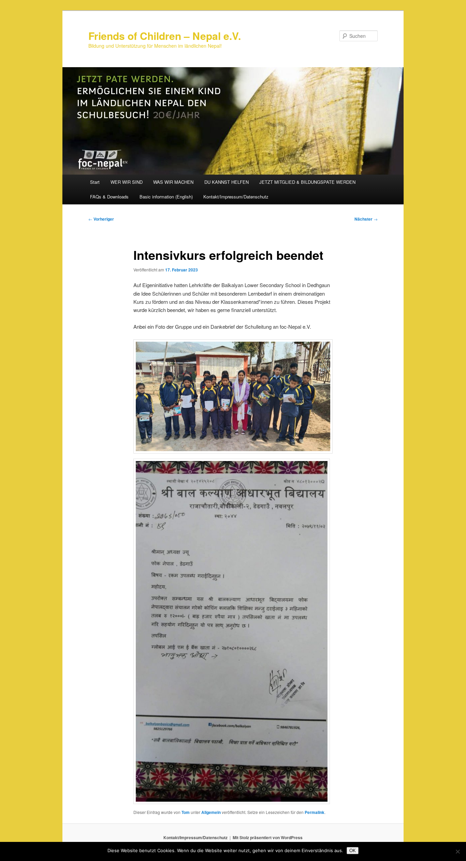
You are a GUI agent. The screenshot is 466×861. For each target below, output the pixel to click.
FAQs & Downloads (109, 196)
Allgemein (211, 812)
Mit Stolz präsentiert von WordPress (268, 837)
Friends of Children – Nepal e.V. (164, 35)
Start (95, 182)
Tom (185, 812)
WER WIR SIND (127, 182)
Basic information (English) (166, 196)
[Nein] (457, 851)
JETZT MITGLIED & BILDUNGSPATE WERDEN (307, 182)
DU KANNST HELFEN (226, 182)
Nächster (366, 219)
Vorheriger (101, 219)
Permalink (314, 812)
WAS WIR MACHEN (173, 182)
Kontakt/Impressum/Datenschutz (235, 196)
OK (352, 850)
